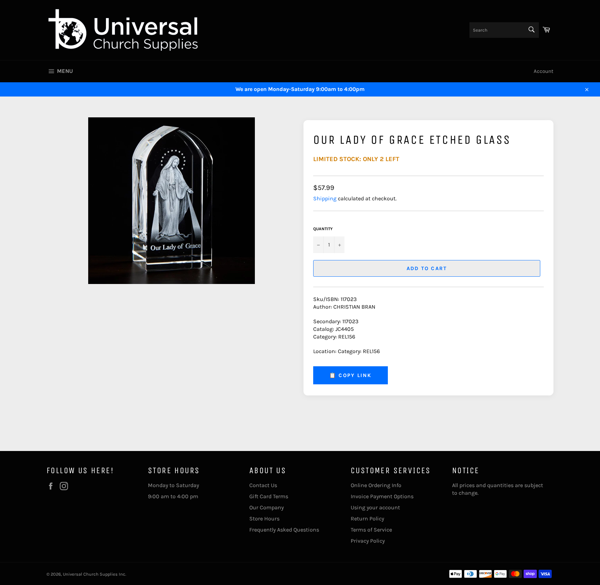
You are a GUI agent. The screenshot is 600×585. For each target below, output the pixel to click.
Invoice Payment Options (382, 496)
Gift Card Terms (268, 496)
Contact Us (263, 485)
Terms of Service (371, 529)
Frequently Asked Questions (284, 529)
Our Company (266, 507)
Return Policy (367, 518)
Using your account (375, 507)
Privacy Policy (368, 540)
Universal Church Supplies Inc (94, 574)
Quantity (323, 228)
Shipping (324, 198)
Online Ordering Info (376, 485)
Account (543, 71)
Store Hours (264, 518)
